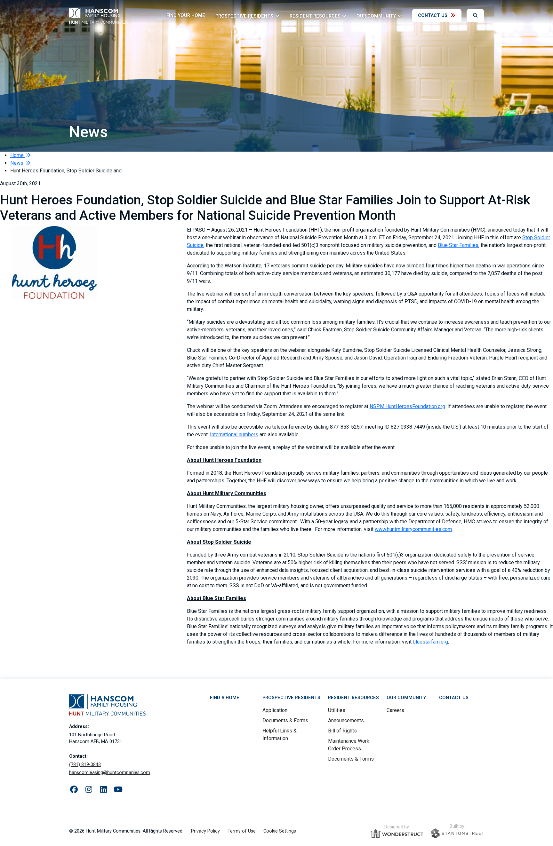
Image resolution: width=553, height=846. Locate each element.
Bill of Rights (342, 731)
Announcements (346, 720)
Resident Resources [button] (315, 16)
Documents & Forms (285, 720)
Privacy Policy (205, 831)
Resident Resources (353, 697)
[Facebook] (74, 789)
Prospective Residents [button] (244, 16)
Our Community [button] (376, 16)
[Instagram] (88, 789)
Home (17, 155)
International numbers (234, 434)
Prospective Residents (291, 697)
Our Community (406, 697)
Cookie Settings (279, 831)
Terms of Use (242, 831)
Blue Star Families (458, 245)
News (17, 163)
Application (274, 710)
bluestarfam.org (430, 642)
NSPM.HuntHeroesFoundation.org (407, 406)
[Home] (98, 15)
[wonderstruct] (397, 833)
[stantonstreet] (457, 833)
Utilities (336, 710)
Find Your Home (185, 15)
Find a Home (224, 697)
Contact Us (432, 15)
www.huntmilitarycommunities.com (413, 529)
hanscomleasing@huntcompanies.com (109, 772)
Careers (395, 710)
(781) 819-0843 (85, 764)
